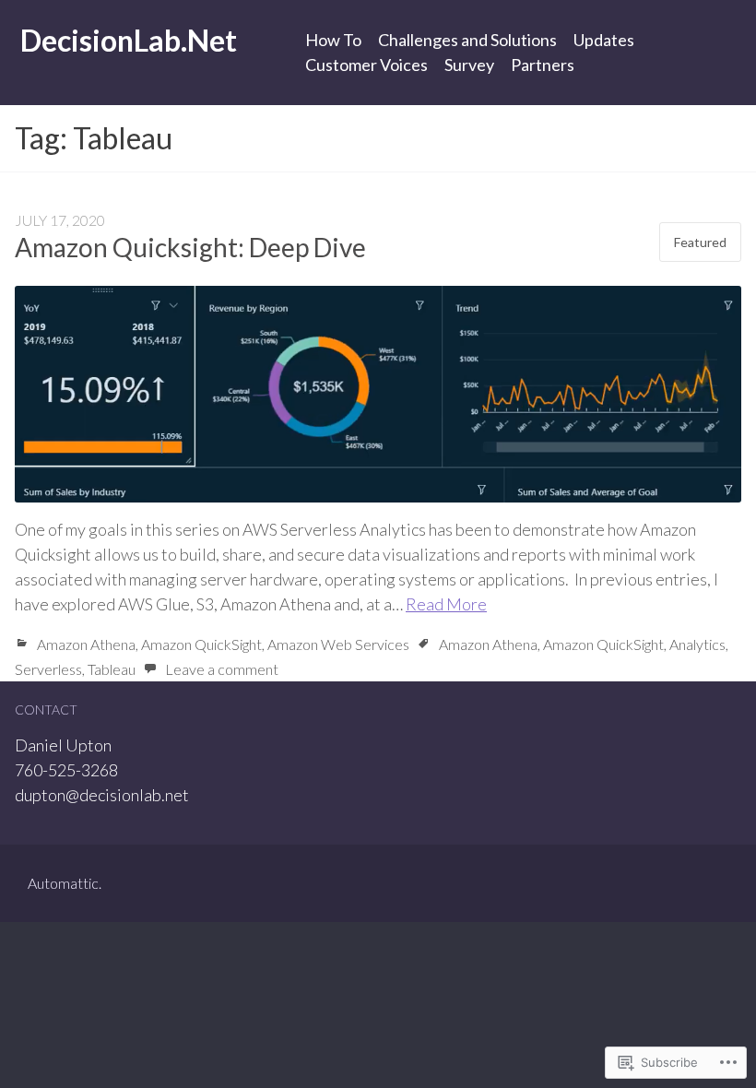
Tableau (112, 669)
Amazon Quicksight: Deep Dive (190, 247)
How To (333, 40)
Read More (446, 604)
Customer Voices (366, 64)
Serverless (48, 669)
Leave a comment (221, 669)
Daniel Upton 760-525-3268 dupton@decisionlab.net (102, 770)
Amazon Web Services (338, 644)
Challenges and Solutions (467, 40)
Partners (542, 64)
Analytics (697, 644)
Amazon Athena (86, 644)
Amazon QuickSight (201, 644)
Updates (603, 40)
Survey (469, 64)
